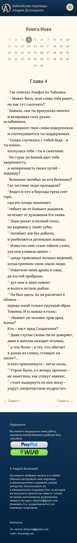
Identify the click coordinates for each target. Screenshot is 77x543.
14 (28, 46)
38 (54, 58)
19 (61, 46)
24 (28, 52)
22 (16, 52)
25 (35, 52)
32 (16, 58)
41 (35, 65)
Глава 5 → (65, 400)
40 (67, 58)
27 (48, 52)
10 (67, 39)
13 (22, 46)
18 (54, 46)
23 (22, 52)
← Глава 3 (12, 400)
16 (41, 46)
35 (35, 58)
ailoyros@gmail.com (45, 500)
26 (41, 52)
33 (22, 58)
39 (61, 58)
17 (48, 46)
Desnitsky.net (26, 533)
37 (48, 58)
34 (28, 58)
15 (35, 46)
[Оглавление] (69, 7)
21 (9, 52)
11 (9, 46)
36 (41, 58)
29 (61, 52)
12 (16, 46)
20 (67, 46)
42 (41, 65)
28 (54, 52)
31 (9, 58)
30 (67, 52)
